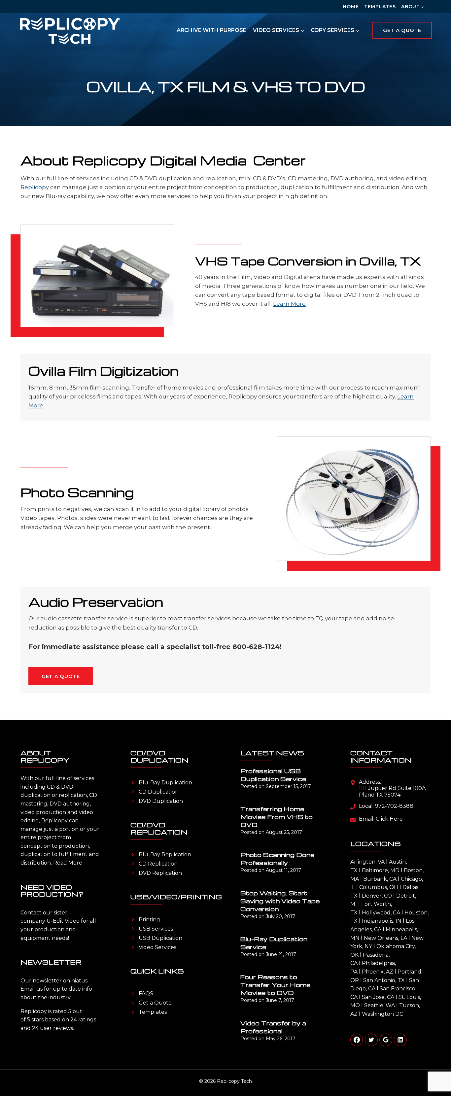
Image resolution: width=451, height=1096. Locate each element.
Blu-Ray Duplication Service (273, 942)
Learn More (289, 303)
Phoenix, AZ (377, 972)
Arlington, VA (367, 862)
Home (351, 7)
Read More (67, 863)
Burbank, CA (380, 879)
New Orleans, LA (385, 938)
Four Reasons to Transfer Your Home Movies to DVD (275, 984)
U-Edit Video (63, 921)
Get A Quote (402, 30)
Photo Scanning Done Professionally (277, 858)
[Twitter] (371, 1040)
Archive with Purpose (211, 30)
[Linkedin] (400, 1040)
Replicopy (34, 187)
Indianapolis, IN (381, 921)
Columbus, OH (378, 887)
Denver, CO (377, 896)
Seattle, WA (379, 1005)
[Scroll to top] (434, 1069)
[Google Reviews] (385, 1040)
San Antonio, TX (384, 980)
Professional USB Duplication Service (273, 774)
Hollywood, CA (381, 912)
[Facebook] (356, 1040)
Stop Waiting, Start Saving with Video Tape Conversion (280, 900)
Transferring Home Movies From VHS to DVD (276, 816)
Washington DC (382, 1014)
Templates (380, 7)
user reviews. (57, 1028)
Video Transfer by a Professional (273, 1027)
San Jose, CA (378, 997)
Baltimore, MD (380, 870)
